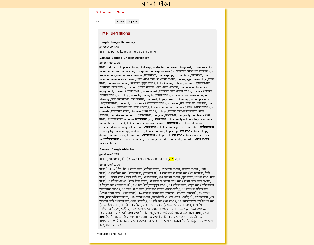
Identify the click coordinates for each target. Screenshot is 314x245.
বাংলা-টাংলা (157, 4)
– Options (132, 21)
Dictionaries (103, 13)
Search (121, 13)
